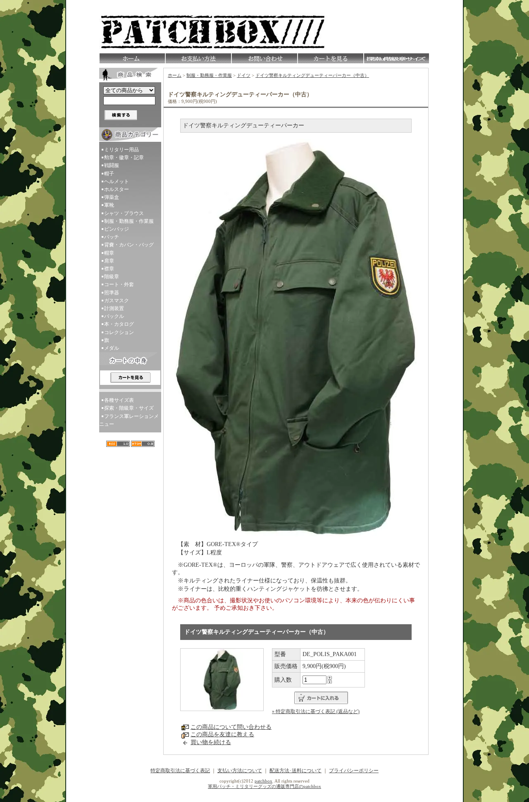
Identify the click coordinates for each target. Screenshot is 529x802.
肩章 (109, 261)
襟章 (109, 269)
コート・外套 (119, 284)
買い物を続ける (211, 742)
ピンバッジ (116, 229)
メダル (111, 348)
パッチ (111, 237)
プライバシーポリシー (354, 770)
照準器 (111, 293)
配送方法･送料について (295, 770)
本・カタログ (119, 324)
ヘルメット (116, 181)
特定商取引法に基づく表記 (180, 770)
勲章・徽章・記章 (124, 157)
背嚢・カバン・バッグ (129, 245)
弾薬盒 (111, 197)
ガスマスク (116, 300)
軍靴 (109, 205)
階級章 (111, 276)
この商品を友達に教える (222, 734)
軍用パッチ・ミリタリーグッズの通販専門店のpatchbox (264, 786)
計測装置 (114, 308)
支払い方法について (239, 770)
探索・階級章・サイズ (129, 408)
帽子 (109, 174)
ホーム (174, 75)
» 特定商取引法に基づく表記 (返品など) (316, 711)
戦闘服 (111, 165)
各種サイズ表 (119, 400)
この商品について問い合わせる (231, 727)
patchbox (263, 780)
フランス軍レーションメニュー (129, 420)
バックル (114, 316)
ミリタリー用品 (121, 150)
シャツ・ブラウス (124, 213)
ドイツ (243, 75)
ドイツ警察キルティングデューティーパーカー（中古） (312, 75)
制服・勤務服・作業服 (129, 221)
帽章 (109, 253)
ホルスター (116, 189)
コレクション (119, 332)
